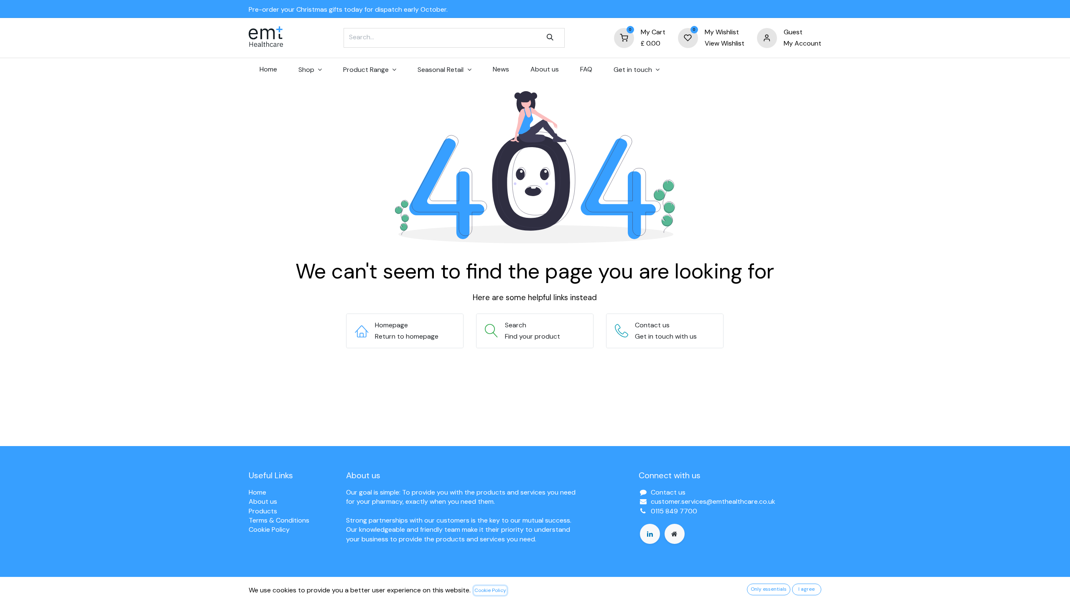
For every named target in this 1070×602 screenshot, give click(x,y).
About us (263, 501)
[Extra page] (675, 534)
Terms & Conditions (279, 520)
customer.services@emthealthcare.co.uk (713, 501)
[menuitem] (268, 69)
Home (257, 492)
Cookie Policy (269, 529)
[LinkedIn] (650, 534)
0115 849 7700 (674, 511)
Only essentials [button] (769, 589)
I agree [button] (806, 589)
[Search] (550, 37)
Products (263, 511)
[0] (624, 37)
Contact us (668, 492)
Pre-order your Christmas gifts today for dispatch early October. (348, 9)
